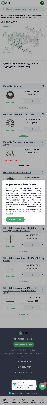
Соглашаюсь (15, 219)
